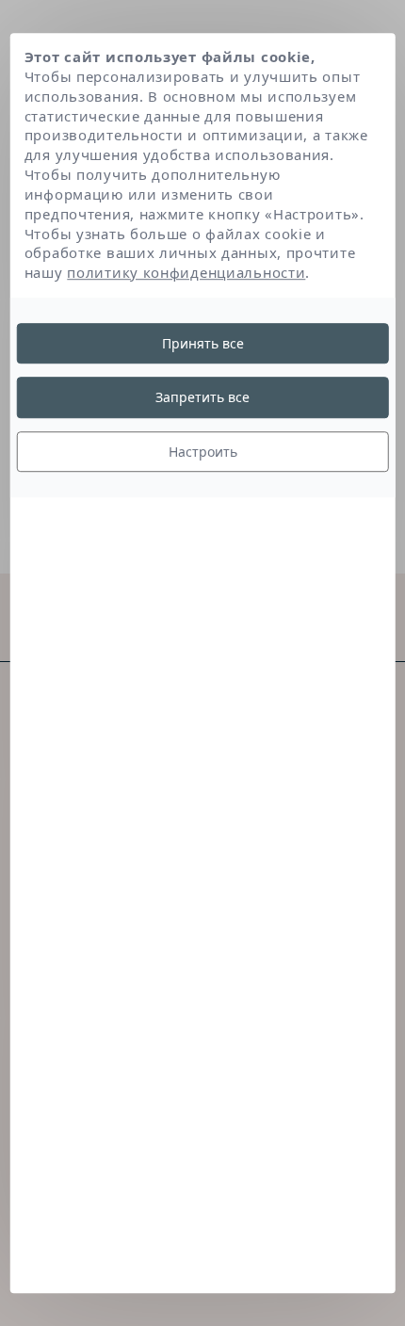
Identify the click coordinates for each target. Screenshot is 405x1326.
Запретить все (202, 398)
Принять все (203, 343)
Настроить (203, 452)
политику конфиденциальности (186, 272)
